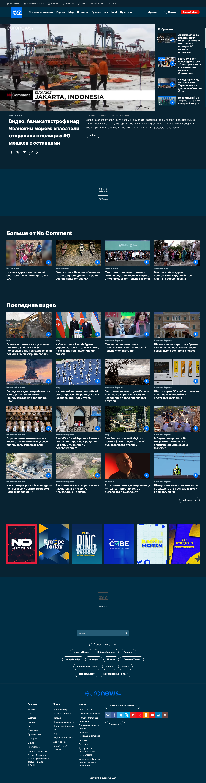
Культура (126, 12)
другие (82, 704)
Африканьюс (60, 742)
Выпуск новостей (62, 713)
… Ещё (93, 135)
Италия (111, 659)
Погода (57, 717)
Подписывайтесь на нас (121, 706)
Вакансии (84, 744)
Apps (56, 733)
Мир (71, 12)
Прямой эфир (190, 12)
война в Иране (81, 652)
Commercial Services (89, 713)
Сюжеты (32, 704)
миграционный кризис (115, 674)
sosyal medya (73, 659)
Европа (60, 12)
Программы (34, 747)
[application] (77, 67)
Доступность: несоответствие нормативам (87, 751)
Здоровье (33, 730)
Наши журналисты (37, 751)
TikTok (125, 666)
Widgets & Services (63, 737)
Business (82, 12)
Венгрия (109, 481)
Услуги (56, 704)
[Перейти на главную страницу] (16, 12)
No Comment (13, 268)
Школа (109, 666)
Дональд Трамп (132, 659)
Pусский (13, 3)
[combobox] (124, 3)
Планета (32, 722)
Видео (31, 742)
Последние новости (41, 12)
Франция (93, 659)
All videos (188, 500)
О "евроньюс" (86, 709)
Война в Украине (106, 652)
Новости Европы (114, 340)
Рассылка (114, 724)
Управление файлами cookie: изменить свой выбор (90, 762)
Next (114, 12)
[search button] (109, 3)
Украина (128, 652)
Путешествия (99, 12)
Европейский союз (87, 666)
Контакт (83, 740)
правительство (87, 674)
